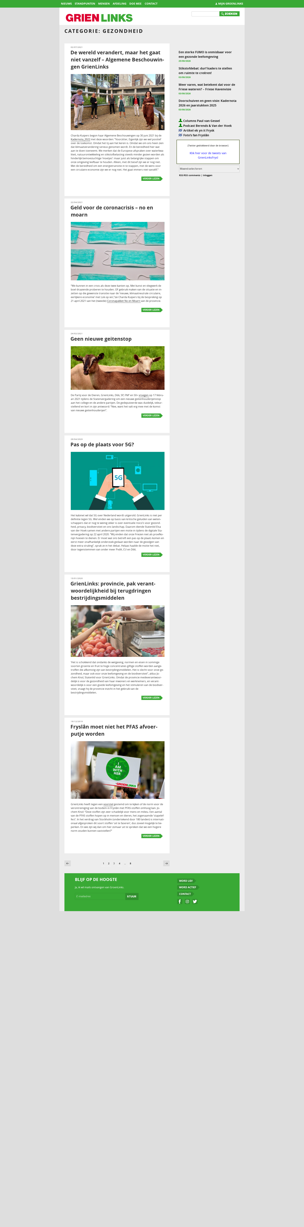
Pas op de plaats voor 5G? (102, 444)
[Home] (99, 18)
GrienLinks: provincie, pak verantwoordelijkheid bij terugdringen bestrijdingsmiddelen (112, 590)
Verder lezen (151, 178)
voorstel (108, 804)
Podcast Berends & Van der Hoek (207, 126)
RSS (181, 175)
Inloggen (207, 175)
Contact (185, 894)
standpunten (85, 3)
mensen (104, 3)
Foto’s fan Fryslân (196, 135)
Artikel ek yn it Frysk (198, 130)
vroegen (144, 395)
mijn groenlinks (230, 3)
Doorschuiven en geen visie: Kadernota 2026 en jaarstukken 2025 (207, 103)
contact (151, 3)
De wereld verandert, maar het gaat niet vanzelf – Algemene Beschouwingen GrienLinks (117, 59)
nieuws (66, 3)
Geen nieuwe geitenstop (101, 338)
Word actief (187, 887)
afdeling (119, 3)
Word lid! (186, 881)
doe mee (135, 3)
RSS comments (192, 175)
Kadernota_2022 (80, 139)
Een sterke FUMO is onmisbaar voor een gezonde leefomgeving (205, 54)
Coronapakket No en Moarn (124, 301)
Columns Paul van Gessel (201, 121)
